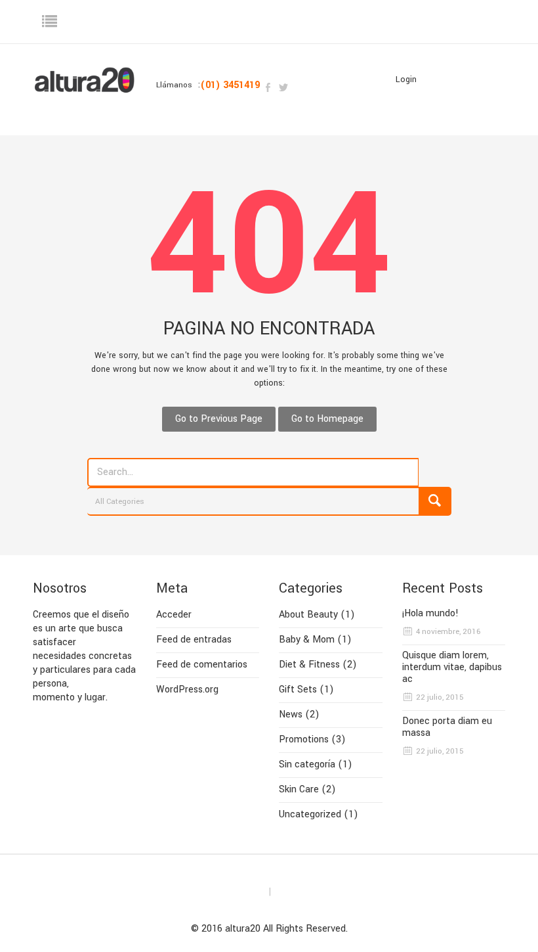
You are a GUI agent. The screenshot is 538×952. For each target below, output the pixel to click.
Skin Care (299, 789)
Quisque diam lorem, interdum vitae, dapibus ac (452, 667)
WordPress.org (187, 689)
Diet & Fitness (309, 664)
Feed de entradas (194, 639)
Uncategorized (310, 814)
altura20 (242, 929)
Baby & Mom (307, 639)
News (290, 714)
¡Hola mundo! (430, 614)
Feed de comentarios (201, 664)
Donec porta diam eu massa (447, 727)
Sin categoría (307, 764)
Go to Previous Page (218, 419)
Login (406, 79)
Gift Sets (298, 689)
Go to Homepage (327, 419)
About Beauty (308, 615)
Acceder (174, 615)
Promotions (304, 739)
